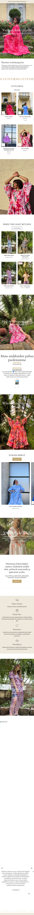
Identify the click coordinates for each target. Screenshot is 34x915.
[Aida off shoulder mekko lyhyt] (25, 242)
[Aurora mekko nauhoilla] (15, 483)
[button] (6, 6)
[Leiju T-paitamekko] (25, 273)
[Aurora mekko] (8, 103)
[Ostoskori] (31, 6)
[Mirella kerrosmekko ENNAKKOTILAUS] (8, 135)
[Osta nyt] (3, 112)
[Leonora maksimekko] (25, 103)
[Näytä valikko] (2, 6)
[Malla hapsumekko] (8, 242)
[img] (17, 363)
